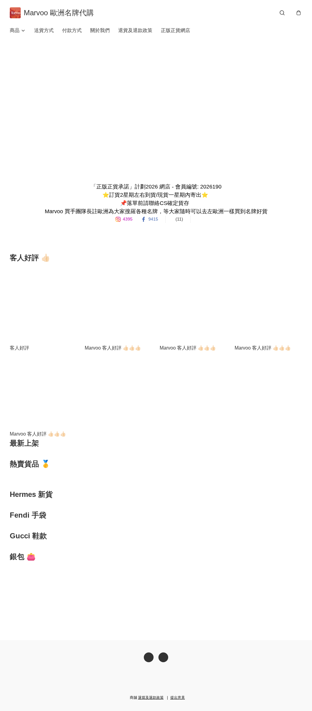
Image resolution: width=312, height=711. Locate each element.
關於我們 (100, 30)
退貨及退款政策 (135, 30)
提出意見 (177, 697)
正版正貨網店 (175, 30)
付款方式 (72, 30)
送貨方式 (44, 30)
